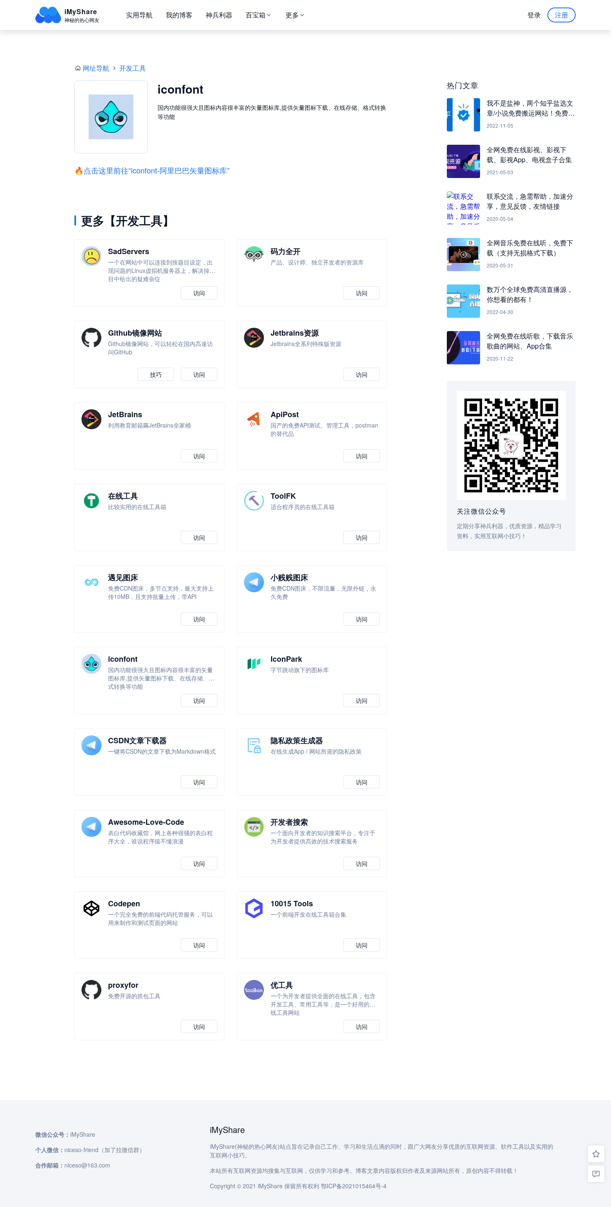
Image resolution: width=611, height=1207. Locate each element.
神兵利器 (219, 15)
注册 (561, 15)
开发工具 (132, 68)
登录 (534, 15)
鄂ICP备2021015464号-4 (354, 1186)
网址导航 (96, 68)
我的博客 (179, 15)
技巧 (156, 374)
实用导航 (139, 15)
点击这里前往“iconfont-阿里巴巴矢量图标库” (156, 170)
